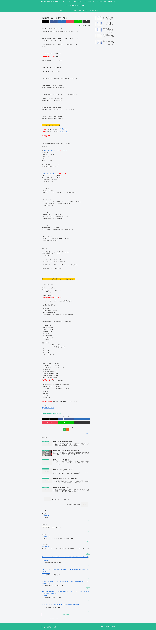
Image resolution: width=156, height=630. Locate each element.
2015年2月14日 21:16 (46, 605)
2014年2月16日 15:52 (46, 515)
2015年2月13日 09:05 (46, 583)
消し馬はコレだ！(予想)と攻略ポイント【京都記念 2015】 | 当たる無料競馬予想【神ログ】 (64, 581)
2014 (55, 413)
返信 (88, 520)
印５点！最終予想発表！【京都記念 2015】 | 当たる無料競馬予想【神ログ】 (60, 604)
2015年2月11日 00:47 (46, 573)
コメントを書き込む (66, 614)
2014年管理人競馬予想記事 (47, 413)
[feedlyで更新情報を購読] (64, 429)
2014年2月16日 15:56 (46, 536)
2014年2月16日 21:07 (46, 546)
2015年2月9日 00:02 (45, 560)
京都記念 (59, 413)
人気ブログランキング (51, 150)
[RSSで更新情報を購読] (67, 429)
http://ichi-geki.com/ (48, 408)
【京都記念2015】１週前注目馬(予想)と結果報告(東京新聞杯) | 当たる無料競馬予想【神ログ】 (65, 557)
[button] (86, 21)
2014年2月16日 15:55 (46, 526)
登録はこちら (64, 129)
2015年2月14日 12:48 (46, 595)
